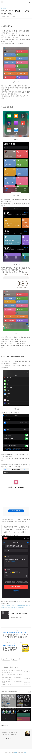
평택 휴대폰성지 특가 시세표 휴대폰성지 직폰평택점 (10, 646)
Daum (15, 752)
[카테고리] (2, 2)
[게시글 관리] (9, 659)
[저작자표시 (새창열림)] (19, 659)
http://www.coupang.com (9, 630)
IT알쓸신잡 (4, 8)
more (29, 691)
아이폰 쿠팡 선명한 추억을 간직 (14, 633)
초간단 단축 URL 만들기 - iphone (9, 685)
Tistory (25, 752)
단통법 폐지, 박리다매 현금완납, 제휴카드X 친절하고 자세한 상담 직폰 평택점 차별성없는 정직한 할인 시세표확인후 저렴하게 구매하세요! (10, 649)
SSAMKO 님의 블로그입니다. (9, 735)
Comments (4, 725)
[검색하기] (30, 2)
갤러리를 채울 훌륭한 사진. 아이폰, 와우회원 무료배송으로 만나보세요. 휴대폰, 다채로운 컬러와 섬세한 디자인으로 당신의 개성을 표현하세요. (16, 636)
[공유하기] (7, 659)
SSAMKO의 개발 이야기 (10, 732)
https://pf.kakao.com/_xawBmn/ (11, 643)
